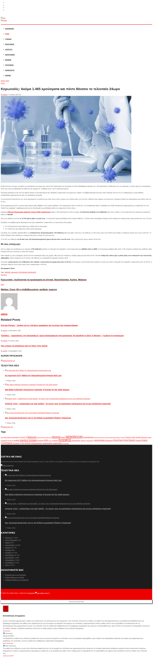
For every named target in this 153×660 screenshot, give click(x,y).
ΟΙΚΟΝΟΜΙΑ (9, 29)
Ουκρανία (109, 440)
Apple (2, 437)
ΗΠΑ (46, 440)
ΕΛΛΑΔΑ (33, 440)
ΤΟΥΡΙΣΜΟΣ (9, 65)
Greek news (48, 437)
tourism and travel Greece (112, 437)
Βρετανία (144, 437)
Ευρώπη (40, 440)
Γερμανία (4, 441)
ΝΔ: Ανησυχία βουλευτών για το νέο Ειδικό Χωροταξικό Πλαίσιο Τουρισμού (38, 418)
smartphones (88, 437)
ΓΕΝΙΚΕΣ (8, 75)
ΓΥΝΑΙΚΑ (8, 39)
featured (31, 437)
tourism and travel (99, 437)
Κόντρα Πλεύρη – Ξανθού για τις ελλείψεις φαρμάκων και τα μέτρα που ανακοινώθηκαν (39, 325)
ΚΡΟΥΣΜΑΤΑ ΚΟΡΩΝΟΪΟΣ (27, 272)
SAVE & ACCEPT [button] (8, 656)
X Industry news (129, 437)
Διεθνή (16, 440)
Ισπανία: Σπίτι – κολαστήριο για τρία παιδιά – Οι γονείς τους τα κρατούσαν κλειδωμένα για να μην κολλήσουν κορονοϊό (58, 404)
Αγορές (138, 437)
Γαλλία (149, 437)
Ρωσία (138, 440)
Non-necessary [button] (8, 643)
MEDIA (63, 437)
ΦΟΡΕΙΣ (27, 443)
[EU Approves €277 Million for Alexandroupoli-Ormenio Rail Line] (28, 370)
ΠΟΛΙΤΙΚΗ (118, 440)
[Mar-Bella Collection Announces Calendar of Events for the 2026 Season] (31, 385)
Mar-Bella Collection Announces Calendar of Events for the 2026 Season (37, 390)
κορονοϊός (14, 272)
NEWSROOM (74, 437)
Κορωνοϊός (76, 440)
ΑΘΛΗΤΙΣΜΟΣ (10, 55)
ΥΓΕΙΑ (7, 34)
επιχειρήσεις (36, 443)
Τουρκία (16, 443)
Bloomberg (7, 437)
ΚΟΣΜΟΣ (8, 60)
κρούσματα (66, 443)
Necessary (9, 633)
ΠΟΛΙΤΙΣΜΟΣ (9, 44)
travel (122, 437)
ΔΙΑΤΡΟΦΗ (10, 440)
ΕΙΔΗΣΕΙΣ (8, 272)
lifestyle (56, 437)
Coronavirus (16, 437)
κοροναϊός (47, 443)
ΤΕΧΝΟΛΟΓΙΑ (9, 70)
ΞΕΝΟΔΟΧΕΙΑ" (89, 440)
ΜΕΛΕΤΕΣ (83, 440)
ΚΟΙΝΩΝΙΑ (55, 440)
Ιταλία (50, 440)
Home (3, 81)
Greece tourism (41, 437)
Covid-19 (24, 437)
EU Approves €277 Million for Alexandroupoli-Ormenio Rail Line (33, 376)
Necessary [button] (6, 631)
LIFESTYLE (8, 49)
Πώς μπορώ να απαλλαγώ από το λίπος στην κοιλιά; (24, 346)
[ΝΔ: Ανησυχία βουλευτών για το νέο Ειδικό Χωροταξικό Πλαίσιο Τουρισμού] (32, 413)
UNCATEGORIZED (11, 540)
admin (5, 95)
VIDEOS (7, 543)
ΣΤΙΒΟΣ (144, 440)
